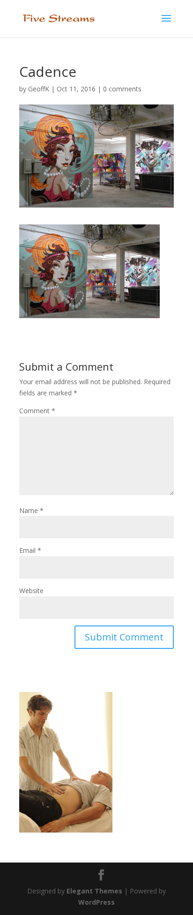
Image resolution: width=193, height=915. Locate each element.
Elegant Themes (94, 890)
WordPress (96, 902)
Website (31, 590)
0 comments (122, 88)
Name (31, 510)
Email (30, 550)
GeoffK (38, 88)
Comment (37, 410)
